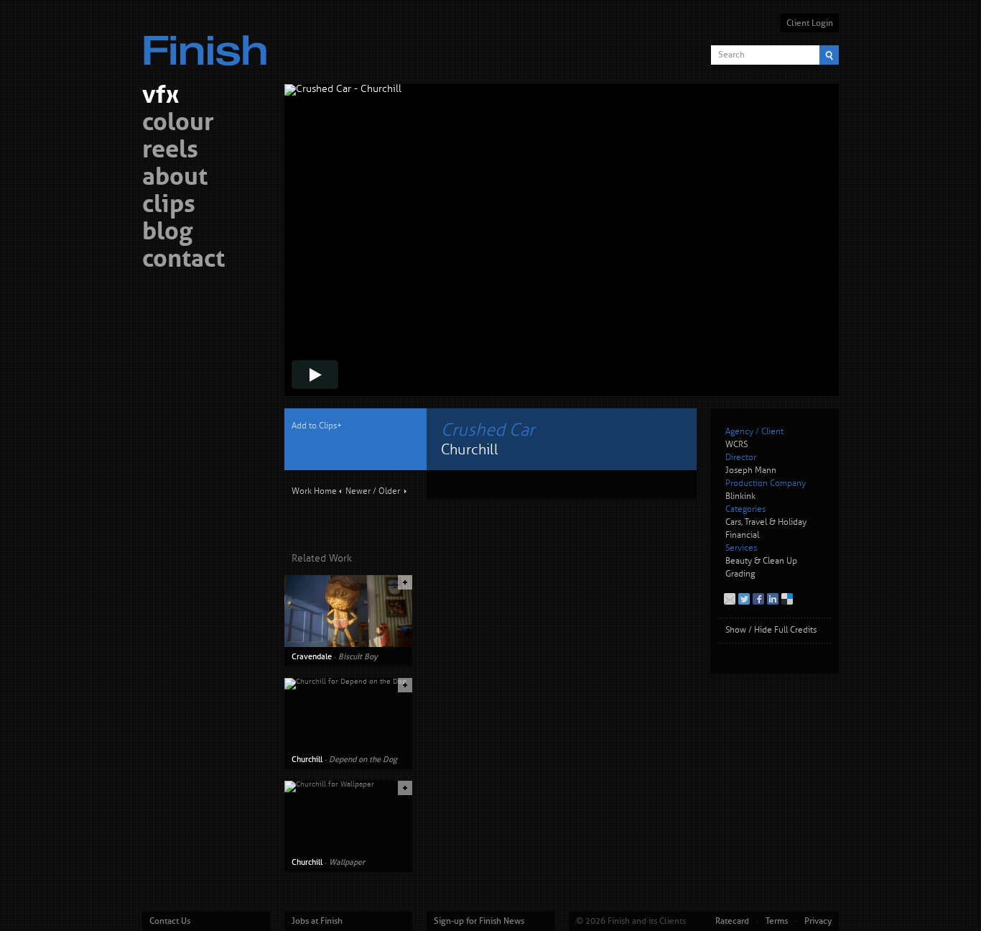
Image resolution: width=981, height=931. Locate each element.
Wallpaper (347, 862)
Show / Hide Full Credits (771, 630)
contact (183, 260)
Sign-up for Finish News (479, 921)
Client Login (809, 23)
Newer (358, 491)
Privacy (818, 921)
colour (178, 124)
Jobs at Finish (317, 921)
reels (170, 151)
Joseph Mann (750, 470)
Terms (777, 921)
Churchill (307, 759)
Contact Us (169, 921)
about (175, 178)
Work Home (314, 491)
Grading (740, 574)
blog (167, 233)
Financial (742, 535)
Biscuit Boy (358, 656)
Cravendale (312, 656)
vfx (160, 96)
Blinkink (740, 496)
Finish (209, 41)
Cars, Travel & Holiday (765, 522)
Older (389, 491)
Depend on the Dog (363, 759)
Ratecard (732, 921)
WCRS (736, 444)
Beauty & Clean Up (761, 561)
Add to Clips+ (317, 426)
